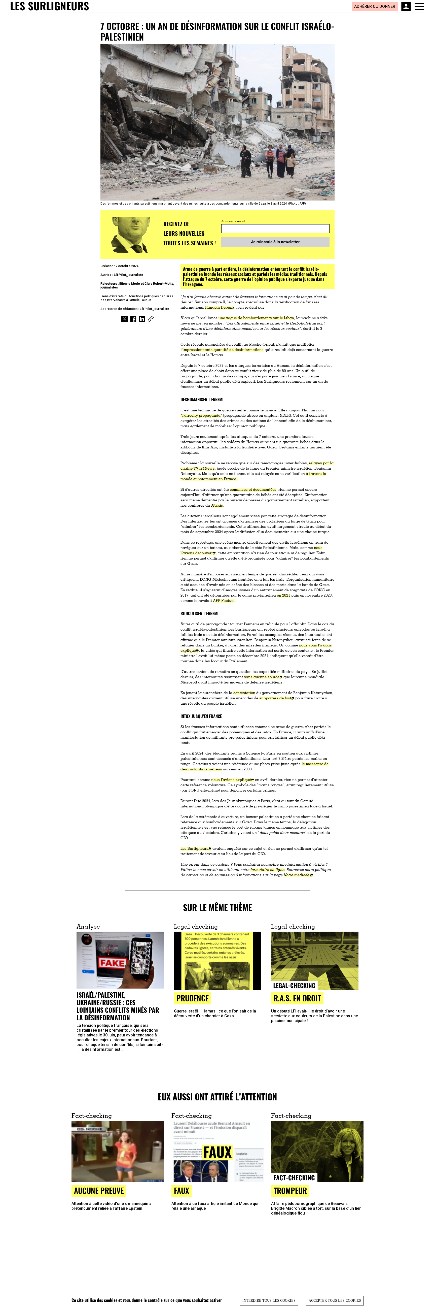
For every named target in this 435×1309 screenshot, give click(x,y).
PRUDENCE (192, 998)
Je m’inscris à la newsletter (275, 242)
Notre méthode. (296, 875)
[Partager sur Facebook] (133, 319)
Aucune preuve (99, 1190)
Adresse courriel (233, 221)
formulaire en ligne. (267, 870)
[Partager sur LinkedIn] (142, 319)
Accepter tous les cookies (335, 1300)
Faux (181, 1190)
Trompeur (290, 1190)
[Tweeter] (124, 319)
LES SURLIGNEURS (49, 6)
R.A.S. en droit (297, 998)
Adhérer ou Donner (374, 6)
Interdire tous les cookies (269, 1300)
